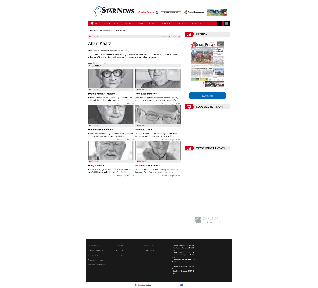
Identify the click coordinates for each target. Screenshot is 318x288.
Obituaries (128, 23)
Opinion (107, 23)
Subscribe (166, 23)
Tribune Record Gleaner (97, 265)
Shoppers (196, 23)
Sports (116, 23)
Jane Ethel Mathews (146, 94)
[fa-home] (91, 23)
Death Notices (106, 30)
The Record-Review (95, 250)
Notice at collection (143, 285)
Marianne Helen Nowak (147, 165)
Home (94, 30)
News (97, 23)
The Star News (93, 255)
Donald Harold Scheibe (100, 129)
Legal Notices (182, 23)
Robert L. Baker (143, 129)
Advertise (153, 23)
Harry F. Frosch (96, 165)
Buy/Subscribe (207, 96)
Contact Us (120, 255)
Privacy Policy (149, 250)
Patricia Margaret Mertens (102, 94)
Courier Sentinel (94, 245)
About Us (119, 250)
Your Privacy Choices (165, 285)
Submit (140, 23)
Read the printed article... (98, 63)
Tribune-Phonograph (96, 260)
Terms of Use (149, 245)
